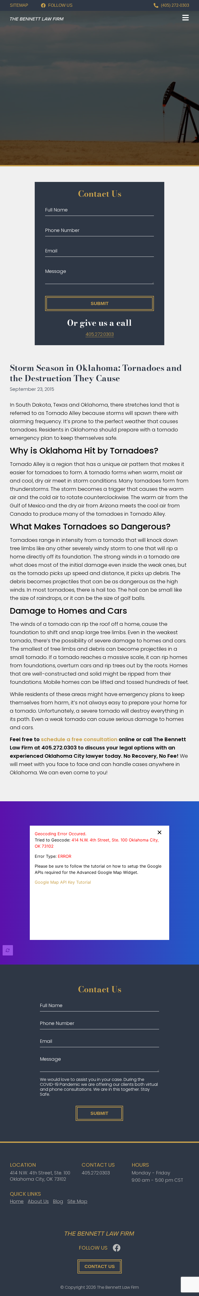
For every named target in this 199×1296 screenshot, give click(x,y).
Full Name (56, 210)
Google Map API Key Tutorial (63, 882)
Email (51, 250)
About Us (38, 1201)
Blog (58, 1201)
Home (17, 1201)
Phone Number (62, 230)
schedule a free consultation (79, 739)
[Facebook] (116, 1248)
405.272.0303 (96, 1173)
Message (55, 271)
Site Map (77, 1201)
